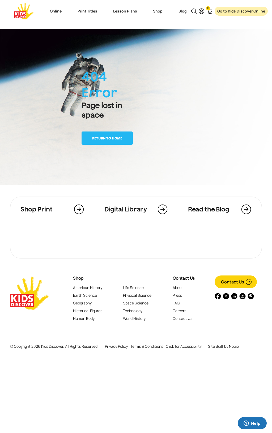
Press (177, 295)
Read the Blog (208, 209)
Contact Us (183, 278)
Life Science (133, 287)
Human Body (84, 318)
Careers (179, 310)
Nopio (234, 346)
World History (134, 318)
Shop (78, 278)
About (178, 287)
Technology (132, 310)
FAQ (176, 302)
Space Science (135, 302)
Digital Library (125, 209)
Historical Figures (87, 310)
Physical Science (137, 295)
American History (87, 287)
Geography (82, 302)
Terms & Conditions (146, 346)
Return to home (107, 138)
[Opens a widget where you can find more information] (252, 423)
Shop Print (36, 209)
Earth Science (85, 295)
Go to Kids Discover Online (241, 11)
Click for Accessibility (184, 346)
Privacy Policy (116, 346)
